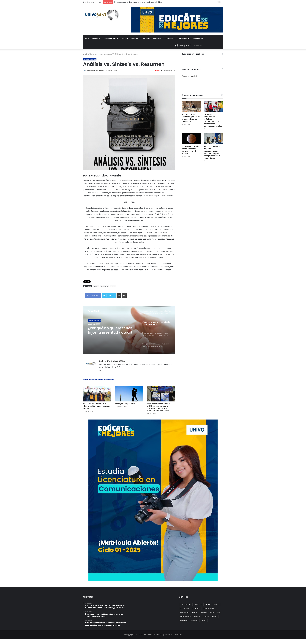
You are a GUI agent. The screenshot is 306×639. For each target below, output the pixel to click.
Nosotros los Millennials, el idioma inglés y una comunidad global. (96, 406)
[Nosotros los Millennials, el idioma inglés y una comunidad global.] (97, 393)
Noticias (95, 38)
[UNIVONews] (101, 15)
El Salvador (195, 608)
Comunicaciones (185, 604)
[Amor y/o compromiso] (129, 393)
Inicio (87, 38)
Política (214, 616)
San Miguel (184, 620)
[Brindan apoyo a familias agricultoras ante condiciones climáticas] (191, 106)
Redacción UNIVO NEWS (95, 70)
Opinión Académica (104, 54)
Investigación (184, 612)
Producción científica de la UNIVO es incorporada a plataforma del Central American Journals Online (158, 407)
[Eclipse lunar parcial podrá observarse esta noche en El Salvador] (191, 138)
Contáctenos (182, 38)
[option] (129, 330)
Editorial (146, 38)
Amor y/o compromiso (125, 404)
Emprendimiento (208, 608)
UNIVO (113, 286)
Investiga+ (157, 38)
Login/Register (197, 38)
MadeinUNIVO (215, 612)
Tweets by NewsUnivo (190, 76)
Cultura (123, 38)
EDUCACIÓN (104, 286)
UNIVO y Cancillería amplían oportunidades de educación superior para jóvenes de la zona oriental (212, 152)
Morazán (197, 616)
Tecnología (194, 620)
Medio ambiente (185, 616)
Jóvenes (204, 612)
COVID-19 (198, 604)
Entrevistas (169, 38)
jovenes (195, 612)
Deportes (134, 38)
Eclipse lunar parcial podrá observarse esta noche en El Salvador (190, 150)
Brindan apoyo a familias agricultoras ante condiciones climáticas (191, 118)
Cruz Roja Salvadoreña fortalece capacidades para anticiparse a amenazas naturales (145, 2)
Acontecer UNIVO (109, 38)
